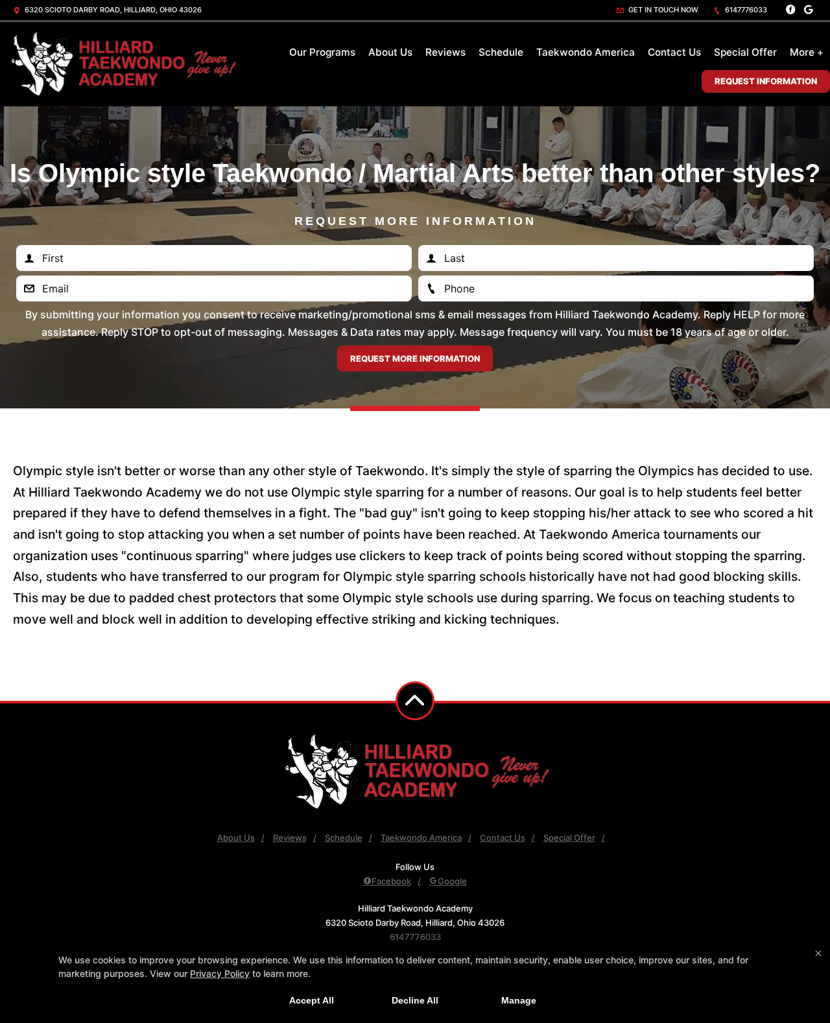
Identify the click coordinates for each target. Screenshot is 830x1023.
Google (452, 881)
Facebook (391, 881)
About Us (390, 52)
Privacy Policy (220, 973)
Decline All (415, 1000)
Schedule (501, 52)
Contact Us (674, 52)
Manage (518, 1000)
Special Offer (745, 52)
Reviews (445, 52)
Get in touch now (662, 9)
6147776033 (745, 9)
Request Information (766, 81)
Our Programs (322, 52)
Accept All (311, 1000)
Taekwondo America (585, 52)
